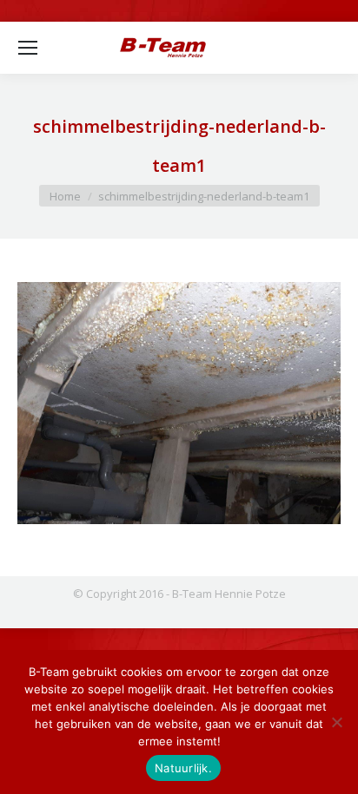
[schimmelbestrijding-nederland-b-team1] (179, 403)
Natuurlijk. (183, 768)
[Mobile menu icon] (27, 47)
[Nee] (336, 722)
